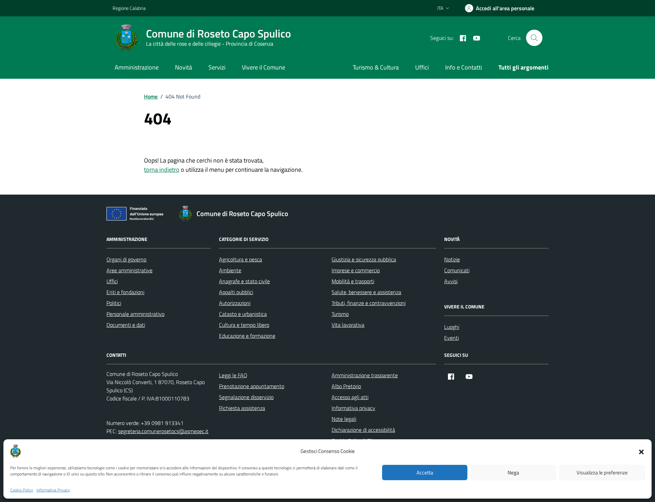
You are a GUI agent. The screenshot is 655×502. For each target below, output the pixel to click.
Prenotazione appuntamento (251, 386)
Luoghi (451, 327)
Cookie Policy (21, 490)
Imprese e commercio (356, 270)
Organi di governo (126, 259)
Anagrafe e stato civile (244, 281)
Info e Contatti (463, 67)
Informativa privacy (353, 408)
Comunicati (456, 270)
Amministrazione (137, 67)
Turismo (340, 314)
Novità (183, 67)
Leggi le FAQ (233, 375)
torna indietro (161, 169)
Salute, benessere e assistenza (366, 292)
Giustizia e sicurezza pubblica (364, 259)
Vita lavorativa (348, 325)
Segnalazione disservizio (246, 397)
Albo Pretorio (346, 386)
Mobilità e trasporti (353, 281)
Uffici (422, 67)
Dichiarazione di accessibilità (363, 430)
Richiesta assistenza (242, 408)
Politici (113, 303)
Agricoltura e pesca (240, 259)
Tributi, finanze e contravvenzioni (369, 303)
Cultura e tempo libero (244, 325)
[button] (641, 451)
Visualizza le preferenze (602, 472)
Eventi (451, 338)
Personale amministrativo (135, 314)
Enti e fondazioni (125, 292)
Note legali (344, 419)
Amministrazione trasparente (365, 375)
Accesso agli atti (350, 397)
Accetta (425, 472)
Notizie (452, 259)
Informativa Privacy (53, 490)
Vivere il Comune (263, 67)
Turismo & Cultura (376, 67)
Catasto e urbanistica (243, 314)
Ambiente (230, 270)
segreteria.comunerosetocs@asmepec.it (163, 431)
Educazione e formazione (247, 336)
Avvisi (450, 281)
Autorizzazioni (234, 303)
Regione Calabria (129, 8)
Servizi (216, 67)
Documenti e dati (125, 325)
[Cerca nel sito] (534, 38)
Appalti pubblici (236, 292)
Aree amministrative (129, 270)
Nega (513, 472)
